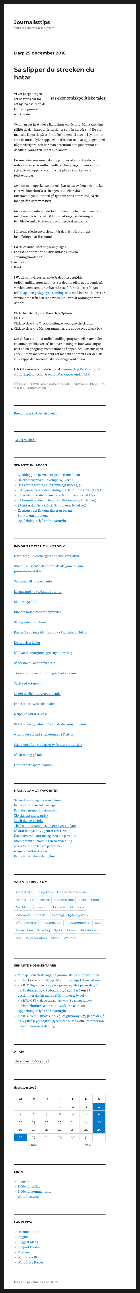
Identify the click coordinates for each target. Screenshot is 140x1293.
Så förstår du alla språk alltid (34, 663)
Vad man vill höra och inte (33, 581)
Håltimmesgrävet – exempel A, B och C (46, 480)
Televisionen (90, 930)
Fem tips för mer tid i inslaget (35, 805)
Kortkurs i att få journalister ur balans (45, 510)
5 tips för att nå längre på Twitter (38, 846)
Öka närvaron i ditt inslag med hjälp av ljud (45, 836)
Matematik (23, 915)
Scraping (43, 930)
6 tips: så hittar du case (31, 714)
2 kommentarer (37, 387)
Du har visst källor (27, 642)
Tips (102, 383)
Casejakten (44, 892)
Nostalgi (58, 915)
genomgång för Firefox (78, 369)
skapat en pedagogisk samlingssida (45, 293)
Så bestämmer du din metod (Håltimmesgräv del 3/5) (56, 495)
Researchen (24, 930)
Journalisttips (32, 22)
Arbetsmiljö (81, 383)
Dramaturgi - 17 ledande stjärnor (38, 591)
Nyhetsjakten (78, 915)
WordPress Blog (29, 1257)
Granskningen (88, 899)
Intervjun (41, 907)
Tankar (71, 930)
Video (55, 938)
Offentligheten (26, 922)
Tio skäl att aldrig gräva (31, 815)
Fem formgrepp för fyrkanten (35, 810)
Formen (44, 899)
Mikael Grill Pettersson (32, 383)
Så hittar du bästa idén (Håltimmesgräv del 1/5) (52, 505)
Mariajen (24, 975)
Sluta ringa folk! (25, 602)
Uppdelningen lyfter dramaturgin (42, 521)
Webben (19, 387)
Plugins (23, 1237)
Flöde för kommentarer (35, 1191)
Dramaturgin (24, 899)
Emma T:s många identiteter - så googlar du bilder (51, 632)
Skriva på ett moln (27, 683)
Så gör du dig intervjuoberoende (37, 693)
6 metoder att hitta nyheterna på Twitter (43, 734)
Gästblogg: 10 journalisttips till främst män (49, 475)
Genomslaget (64, 899)
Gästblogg (23, 907)
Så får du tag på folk (28, 755)
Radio (98, 922)
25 (99, 1129)
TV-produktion (36, 938)
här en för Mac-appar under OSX (66, 374)
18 (99, 1122)
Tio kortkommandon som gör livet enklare (45, 673)
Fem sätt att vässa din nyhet (34, 704)
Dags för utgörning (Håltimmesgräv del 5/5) (50, 485)
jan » (87, 1145)
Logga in (24, 1181)
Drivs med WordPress (45, 1282)
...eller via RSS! (25, 439)
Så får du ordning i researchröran (38, 800)
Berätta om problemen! (35, 515)
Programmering (78, 922)
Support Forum (29, 1247)
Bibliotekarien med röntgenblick (37, 612)
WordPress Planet (30, 1262)
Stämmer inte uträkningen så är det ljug (43, 841)
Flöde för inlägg (29, 1186)
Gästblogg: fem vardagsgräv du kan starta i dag (48, 744)
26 (21, 1137)
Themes (23, 1252)
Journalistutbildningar (68, 907)
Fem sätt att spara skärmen (34, 765)
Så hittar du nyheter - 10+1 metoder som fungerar (50, 724)
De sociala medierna (72, 892)
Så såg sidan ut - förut (30, 622)
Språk (58, 930)
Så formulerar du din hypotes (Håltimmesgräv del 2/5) (57, 500)
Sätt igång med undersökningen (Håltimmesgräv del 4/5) (59, 490)
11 (99, 1114)
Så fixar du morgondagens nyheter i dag (43, 653)
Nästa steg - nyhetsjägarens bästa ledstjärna (46, 556)
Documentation (29, 1232)
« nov (32, 1145)
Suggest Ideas (28, 1242)
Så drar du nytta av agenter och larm (40, 831)
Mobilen (93, 383)
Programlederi (51, 922)
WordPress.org (28, 1196)
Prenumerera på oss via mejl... (35, 413)
